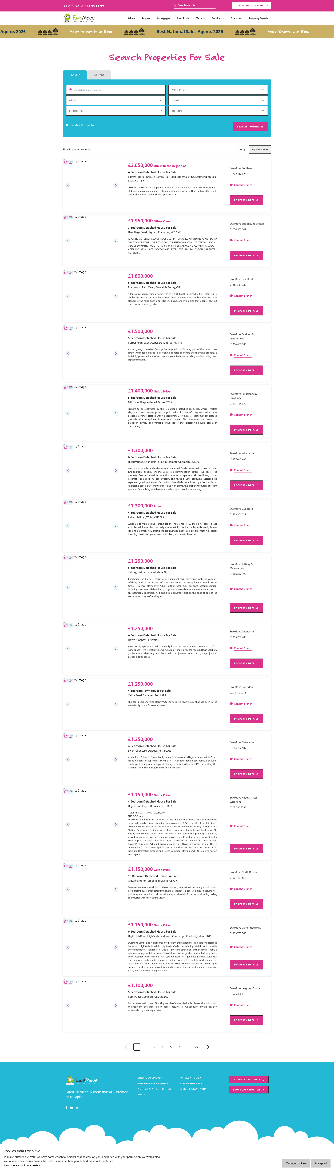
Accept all (321, 1163)
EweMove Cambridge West (245, 927)
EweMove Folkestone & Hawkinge (243, 396)
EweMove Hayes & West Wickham (243, 799)
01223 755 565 (238, 933)
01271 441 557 (238, 877)
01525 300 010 (238, 994)
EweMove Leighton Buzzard (246, 988)
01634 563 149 (238, 229)
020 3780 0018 (238, 692)
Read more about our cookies (21, 1165)
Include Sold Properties (82, 125)
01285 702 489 (238, 637)
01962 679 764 (238, 459)
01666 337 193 (238, 573)
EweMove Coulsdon (241, 687)
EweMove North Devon (243, 872)
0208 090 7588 (238, 807)
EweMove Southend (241, 168)
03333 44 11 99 (92, 5)
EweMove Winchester (242, 453)
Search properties (250, 126)
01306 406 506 (238, 344)
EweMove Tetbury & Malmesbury (241, 566)
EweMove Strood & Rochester (247, 223)
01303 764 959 (238, 403)
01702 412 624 (238, 173)
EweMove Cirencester (242, 631)
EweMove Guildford (241, 279)
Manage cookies (296, 1163)
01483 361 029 (238, 284)
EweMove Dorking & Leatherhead (242, 336)
